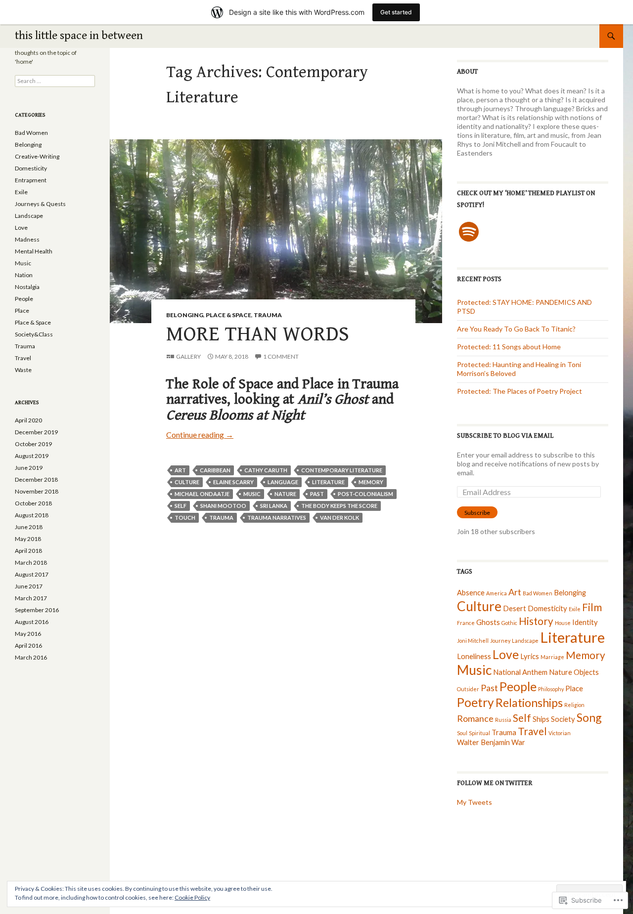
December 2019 (36, 432)
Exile (575, 609)
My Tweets (474, 802)
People (518, 686)
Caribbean (215, 470)
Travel (532, 731)
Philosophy (551, 689)
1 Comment (281, 356)
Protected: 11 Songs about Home (509, 346)
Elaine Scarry (233, 482)
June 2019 (29, 467)
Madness (27, 239)
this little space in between (79, 35)
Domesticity (547, 608)
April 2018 (28, 550)
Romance (475, 718)
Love (506, 654)
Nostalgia (27, 287)
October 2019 (33, 444)
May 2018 (28, 538)
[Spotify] (469, 232)
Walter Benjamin (483, 742)
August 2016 (31, 621)
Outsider (468, 689)
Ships (541, 719)
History (536, 621)
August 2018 (31, 515)
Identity (585, 622)
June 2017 (29, 586)
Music (252, 494)
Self (180, 505)
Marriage (552, 657)
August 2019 (31, 455)
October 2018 (33, 503)
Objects (586, 672)
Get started (396, 12)
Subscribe (477, 512)
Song (589, 717)
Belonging (184, 315)
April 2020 (28, 420)
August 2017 (31, 574)
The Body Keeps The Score (339, 505)
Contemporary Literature (341, 470)
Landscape (525, 640)
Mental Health (33, 251)
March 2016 (31, 657)
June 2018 (29, 527)
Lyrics (529, 656)
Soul (462, 733)
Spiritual (479, 733)
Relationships (529, 702)
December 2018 (36, 479)
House (563, 623)
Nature (285, 494)
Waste (23, 370)
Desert (514, 608)
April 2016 (28, 645)
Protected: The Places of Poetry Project (519, 391)
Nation (24, 275)
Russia (503, 719)
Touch (185, 517)
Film (592, 607)
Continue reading (199, 434)
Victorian (559, 733)
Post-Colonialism (365, 494)
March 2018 (31, 562)
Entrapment (30, 180)
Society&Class (34, 334)
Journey (500, 640)
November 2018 (36, 491)
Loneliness (474, 656)
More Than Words (257, 334)
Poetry (475, 702)
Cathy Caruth (265, 470)
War (518, 742)
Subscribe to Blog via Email (505, 436)
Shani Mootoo (223, 505)
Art (180, 470)
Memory (371, 482)
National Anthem (520, 672)
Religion (574, 705)
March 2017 (31, 598)
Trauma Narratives (276, 517)
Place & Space (228, 315)
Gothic (509, 623)
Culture (187, 482)
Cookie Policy (192, 897)
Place (574, 688)
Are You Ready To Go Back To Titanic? (516, 329)
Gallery (188, 356)
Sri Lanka (273, 505)
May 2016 (28, 633)
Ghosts (488, 622)
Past (317, 494)
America (496, 593)
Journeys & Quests (40, 204)
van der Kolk (339, 517)
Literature (328, 482)
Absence (471, 592)
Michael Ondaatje (202, 494)
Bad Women (537, 593)
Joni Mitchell (473, 640)
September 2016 (37, 610)
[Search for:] (55, 80)
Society (563, 719)
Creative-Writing (37, 156)
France (466, 623)
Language (283, 482)
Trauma (268, 315)
